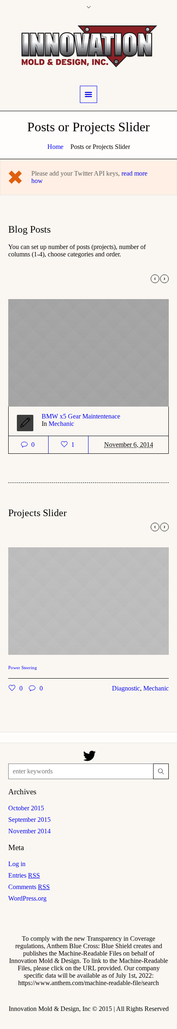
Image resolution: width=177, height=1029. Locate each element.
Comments (29, 886)
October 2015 (26, 808)
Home (55, 146)
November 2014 (29, 831)
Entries (24, 875)
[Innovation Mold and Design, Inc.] (88, 46)
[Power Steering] (58, 596)
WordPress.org (27, 898)
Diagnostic (95, 688)
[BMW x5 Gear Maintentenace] (58, 347)
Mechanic (31, 423)
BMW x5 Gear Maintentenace (50, 416)
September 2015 (29, 819)
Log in (17, 863)
